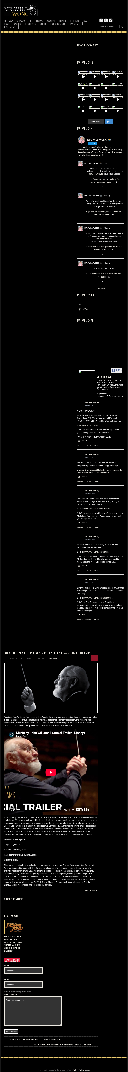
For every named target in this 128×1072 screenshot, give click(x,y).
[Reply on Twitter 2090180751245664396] (87, 281)
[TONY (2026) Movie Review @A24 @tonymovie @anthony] (106, 111)
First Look (8, 20)
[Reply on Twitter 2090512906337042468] (87, 254)
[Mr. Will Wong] (87, 371)
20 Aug (107, 228)
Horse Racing (30, 24)
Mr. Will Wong (92, 402)
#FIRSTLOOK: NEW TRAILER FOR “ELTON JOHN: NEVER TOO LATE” (63, 1044)
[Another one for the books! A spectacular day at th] (117, 99)
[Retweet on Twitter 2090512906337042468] (92, 254)
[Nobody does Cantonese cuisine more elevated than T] (94, 88)
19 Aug (107, 263)
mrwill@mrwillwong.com (81, 1070)
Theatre (62, 20)
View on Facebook (84, 445)
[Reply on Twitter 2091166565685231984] (87, 187)
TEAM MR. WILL (75, 24)
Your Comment (11, 994)
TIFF (30, 20)
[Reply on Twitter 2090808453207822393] (87, 219)
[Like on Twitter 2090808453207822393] (97, 219)
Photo (84, 440)
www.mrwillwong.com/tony (88, 425)
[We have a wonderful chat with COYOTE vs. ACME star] (117, 76)
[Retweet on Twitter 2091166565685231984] (92, 187)
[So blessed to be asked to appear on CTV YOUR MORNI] (117, 111)
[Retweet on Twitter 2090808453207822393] (92, 219)
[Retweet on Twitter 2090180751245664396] (92, 281)
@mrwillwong (84, 309)
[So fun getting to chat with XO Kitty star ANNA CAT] (94, 76)
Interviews (74, 20)
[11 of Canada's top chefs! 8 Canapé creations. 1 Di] (83, 99)
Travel (7, 24)
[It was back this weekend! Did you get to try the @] (106, 99)
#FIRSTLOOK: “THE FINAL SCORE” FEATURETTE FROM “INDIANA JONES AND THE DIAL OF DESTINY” (13, 943)
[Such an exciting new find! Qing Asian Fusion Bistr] (83, 88)
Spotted (17, 24)
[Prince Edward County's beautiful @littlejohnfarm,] (117, 88)
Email (7, 979)
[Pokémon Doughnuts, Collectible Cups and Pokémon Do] (106, 88)
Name (7, 965)
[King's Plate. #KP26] (83, 111)
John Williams (91, 890)
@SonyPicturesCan (95, 173)
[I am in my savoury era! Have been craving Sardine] (94, 111)
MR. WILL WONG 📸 (93, 163)
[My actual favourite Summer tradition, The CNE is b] (83, 76)
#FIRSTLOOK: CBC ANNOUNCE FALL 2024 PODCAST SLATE (35, 1039)
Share (96, 445)
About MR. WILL (10, 27)
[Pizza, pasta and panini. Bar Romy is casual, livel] (106, 76)
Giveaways (21, 20)
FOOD (85, 20)
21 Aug (107, 195)
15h (105, 163)
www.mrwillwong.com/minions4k (97, 551)
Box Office (51, 20)
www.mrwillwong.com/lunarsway (97, 508)
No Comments (54, 658)
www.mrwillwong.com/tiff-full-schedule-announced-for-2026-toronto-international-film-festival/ (100, 471)
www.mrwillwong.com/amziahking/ (98, 597)
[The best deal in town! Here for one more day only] (94, 99)
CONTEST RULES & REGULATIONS (52, 24)
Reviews (39, 20)
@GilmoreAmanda (104, 238)
